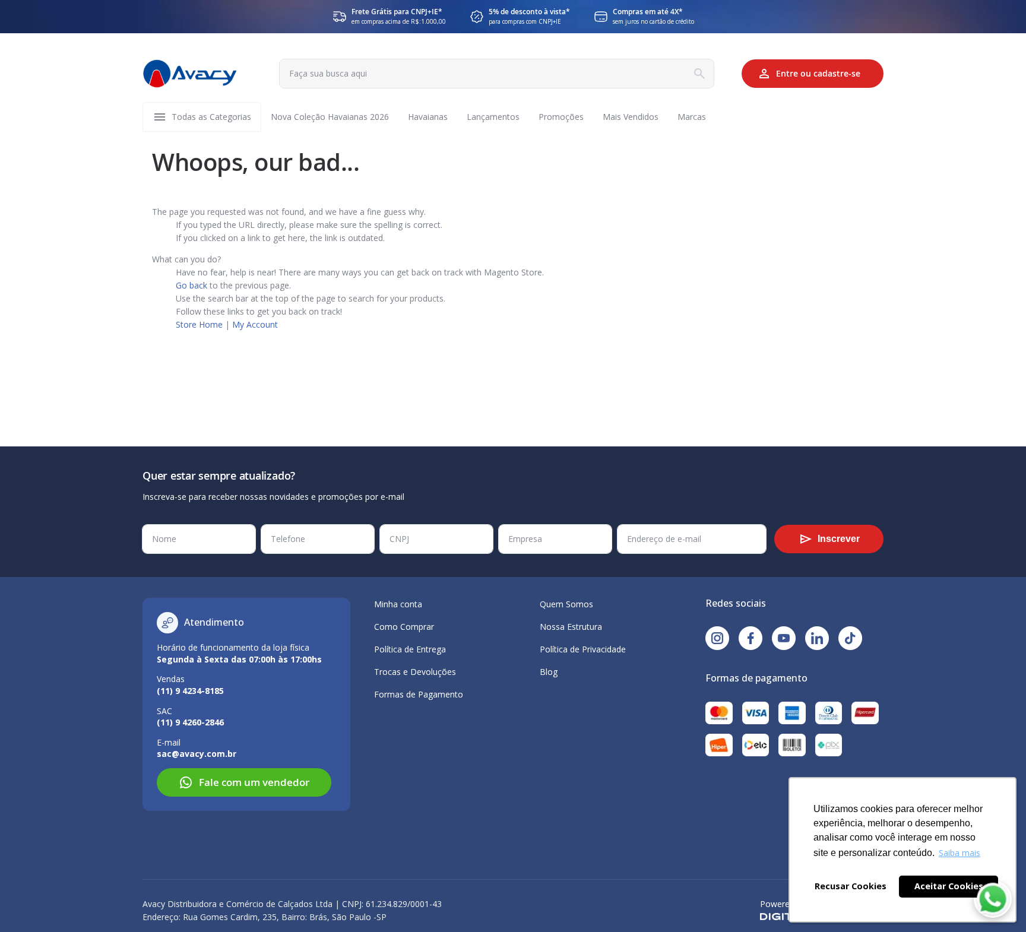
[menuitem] (211, 117)
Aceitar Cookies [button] (948, 886)
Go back (191, 285)
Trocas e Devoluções (415, 671)
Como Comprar (404, 626)
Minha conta (398, 604)
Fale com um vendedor (254, 782)
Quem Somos (566, 604)
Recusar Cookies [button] (850, 886)
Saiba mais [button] (959, 852)
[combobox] (497, 73)
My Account (255, 324)
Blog (549, 671)
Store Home (199, 324)
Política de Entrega (410, 649)
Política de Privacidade (583, 649)
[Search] (699, 73)
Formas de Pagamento (418, 694)
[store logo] (190, 73)
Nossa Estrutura (571, 626)
